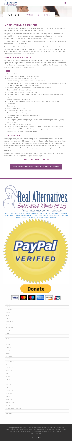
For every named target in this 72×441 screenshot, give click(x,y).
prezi (7, 333)
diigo (7, 315)
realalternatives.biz (13, 411)
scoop (8, 359)
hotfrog (9, 370)
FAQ (32, 437)
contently (9, 330)
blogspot (9, 399)
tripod (8, 388)
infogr (8, 344)
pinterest (9, 310)
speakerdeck (10, 321)
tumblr (8, 385)
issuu (7, 339)
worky (8, 353)
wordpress (9, 327)
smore (8, 304)
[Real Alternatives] (11, 3)
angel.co (9, 356)
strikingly (9, 390)
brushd (8, 396)
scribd (8, 307)
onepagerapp (10, 402)
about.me (9, 347)
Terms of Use (40, 437)
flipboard (9, 393)
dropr (8, 405)
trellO (8, 318)
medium (8, 336)
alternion (9, 367)
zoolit (8, 350)
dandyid (9, 365)
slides (8, 324)
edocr (8, 313)
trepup (8, 379)
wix (7, 373)
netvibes (9, 414)
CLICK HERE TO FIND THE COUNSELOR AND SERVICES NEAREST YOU (36, 167)
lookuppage (10, 362)
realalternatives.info (13, 408)
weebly (8, 376)
